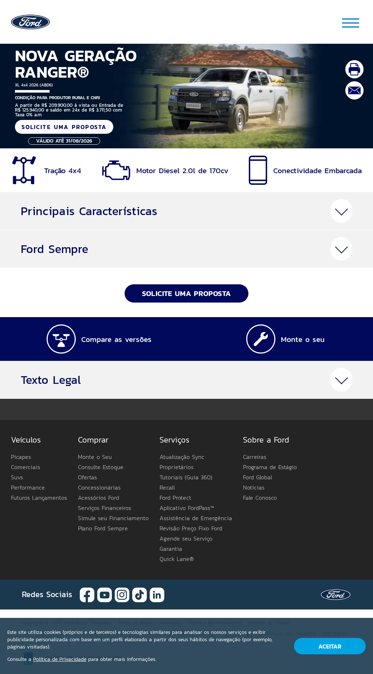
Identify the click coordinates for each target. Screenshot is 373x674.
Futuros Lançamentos (39, 497)
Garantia (171, 548)
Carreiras (254, 456)
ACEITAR (329, 646)
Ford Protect (175, 497)
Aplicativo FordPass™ (187, 507)
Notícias (253, 487)
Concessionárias (99, 487)
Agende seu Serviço (186, 538)
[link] (30, 21)
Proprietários (176, 467)
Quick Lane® (177, 558)
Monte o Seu (95, 456)
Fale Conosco (260, 497)
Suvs (17, 477)
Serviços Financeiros (104, 507)
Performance (28, 487)
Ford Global (257, 477)
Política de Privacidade (59, 659)
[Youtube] (104, 594)
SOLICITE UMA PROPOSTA (64, 126)
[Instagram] (122, 594)
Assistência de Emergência (196, 518)
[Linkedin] (157, 594)
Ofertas (87, 477)
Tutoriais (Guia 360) (186, 477)
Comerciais (25, 467)
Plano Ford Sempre (103, 528)
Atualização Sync (182, 456)
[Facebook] (87, 594)
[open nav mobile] (351, 22)
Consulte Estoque (100, 467)
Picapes (21, 456)
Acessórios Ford (98, 497)
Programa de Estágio (270, 467)
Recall (167, 487)
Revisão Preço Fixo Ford (191, 528)
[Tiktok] (139, 594)
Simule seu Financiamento (113, 518)
